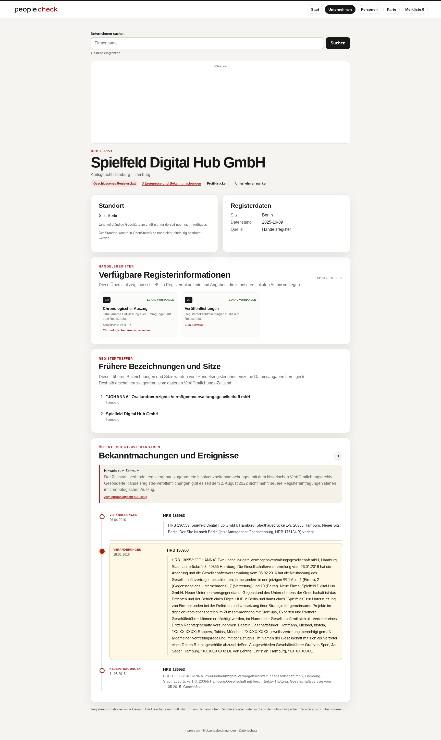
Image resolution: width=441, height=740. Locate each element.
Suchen (338, 43)
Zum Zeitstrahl (194, 324)
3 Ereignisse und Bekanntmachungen (171, 183)
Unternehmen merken (251, 183)
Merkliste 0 (414, 9)
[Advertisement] (220, 104)
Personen (369, 9)
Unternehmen (340, 9)
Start (315, 9)
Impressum (191, 730)
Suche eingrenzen (107, 53)
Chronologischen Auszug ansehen (126, 330)
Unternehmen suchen (108, 33)
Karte (391, 9)
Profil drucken (217, 183)
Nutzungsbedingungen (219, 730)
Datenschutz (248, 730)
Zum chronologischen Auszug (125, 497)
